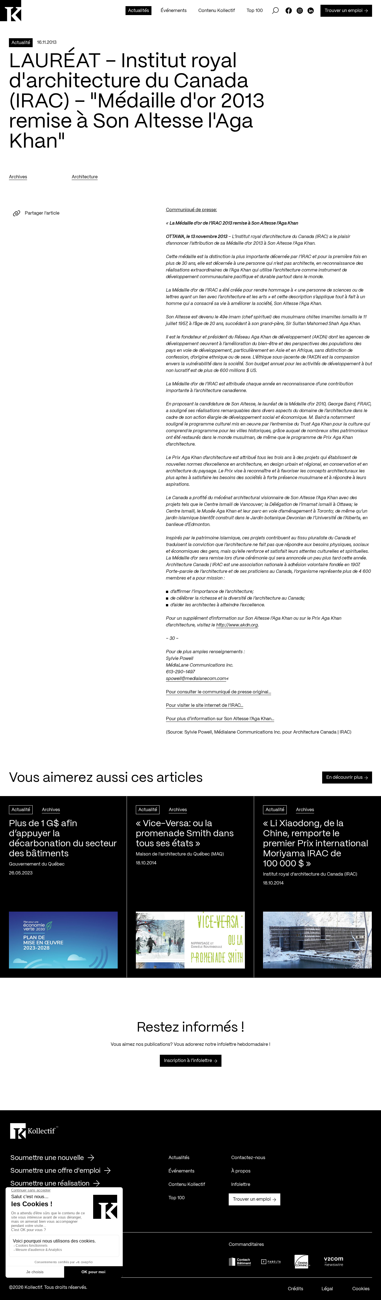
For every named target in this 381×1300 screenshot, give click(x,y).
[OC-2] (302, 1261)
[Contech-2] (240, 1261)
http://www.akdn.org (237, 625)
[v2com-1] (333, 1261)
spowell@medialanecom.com (196, 679)
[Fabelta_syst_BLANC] (271, 1262)
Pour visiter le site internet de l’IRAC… (204, 705)
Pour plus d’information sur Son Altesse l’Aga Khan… (220, 719)
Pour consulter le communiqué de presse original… (218, 692)
